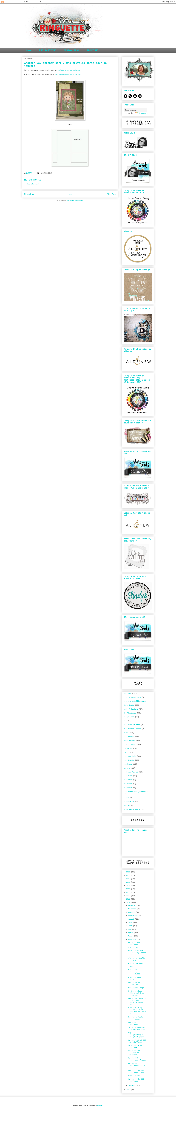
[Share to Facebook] (49, 173)
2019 (128, 872)
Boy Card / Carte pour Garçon (135, 1018)
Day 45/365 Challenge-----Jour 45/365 (135, 972)
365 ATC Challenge (136, 988)
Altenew (127, 768)
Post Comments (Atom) (75, 200)
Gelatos (127, 805)
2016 (128, 882)
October (132, 912)
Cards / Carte (134, 1076)
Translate (143, 113)
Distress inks (130, 756)
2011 (128, 899)
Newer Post (29, 194)
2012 (128, 896)
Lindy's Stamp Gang (132, 697)
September (133, 916)
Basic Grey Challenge (133, 1023)
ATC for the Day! (135, 963)
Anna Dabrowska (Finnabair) (136, 792)
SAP (125, 721)
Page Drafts (129, 760)
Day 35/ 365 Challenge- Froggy (137, 1059)
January (132, 1085)
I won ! (131, 967)
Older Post (111, 194)
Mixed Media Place (132, 809)
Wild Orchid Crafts (132, 729)
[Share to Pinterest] (51, 173)
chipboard (128, 764)
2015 (128, 885)
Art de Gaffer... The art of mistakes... (135, 1053)
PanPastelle (129, 801)
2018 (128, 875)
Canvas (126, 798)
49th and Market (131, 772)
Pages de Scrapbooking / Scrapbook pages (136, 1035)
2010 (128, 902)
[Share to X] (46, 173)
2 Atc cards (133, 947)
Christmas (128, 780)
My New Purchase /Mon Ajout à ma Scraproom (136, 993)
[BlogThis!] (44, 173)
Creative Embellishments (135, 701)
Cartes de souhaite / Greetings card (136, 1029)
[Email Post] (38, 173)
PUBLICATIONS (47, 50)
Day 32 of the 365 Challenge (136, 1080)
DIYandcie (128, 788)
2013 (128, 892)
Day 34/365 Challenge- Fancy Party (136, 1065)
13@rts (126, 752)
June (130, 926)
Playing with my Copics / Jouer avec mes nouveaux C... (137, 1011)
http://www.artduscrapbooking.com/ (69, 70)
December (132, 905)
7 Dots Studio (130, 744)
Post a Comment (33, 184)
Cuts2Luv (127, 693)
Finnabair (128, 776)
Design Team (129, 717)
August (131, 919)
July (130, 922)
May (130, 929)
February (132, 939)
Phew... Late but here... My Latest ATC (137, 953)
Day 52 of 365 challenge (134, 943)
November (132, 909)
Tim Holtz (128, 748)
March (131, 936)
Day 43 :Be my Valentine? (134, 983)
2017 (128, 879)
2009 (128, 1090)
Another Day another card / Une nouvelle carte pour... (137, 1001)
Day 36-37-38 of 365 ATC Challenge (137, 1041)
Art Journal (129, 736)
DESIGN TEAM (71, 50)
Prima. (126, 733)
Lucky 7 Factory (131, 709)
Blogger (99, 1105)
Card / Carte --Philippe (135, 1046)
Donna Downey (129, 740)
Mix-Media (128, 784)
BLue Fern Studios (132, 725)
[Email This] (42, 173)
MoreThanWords (130, 713)
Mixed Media (129, 705)
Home (29, 50)
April (131, 933)
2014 (128, 889)
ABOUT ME (92, 50)
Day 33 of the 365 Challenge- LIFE (136, 1072)
